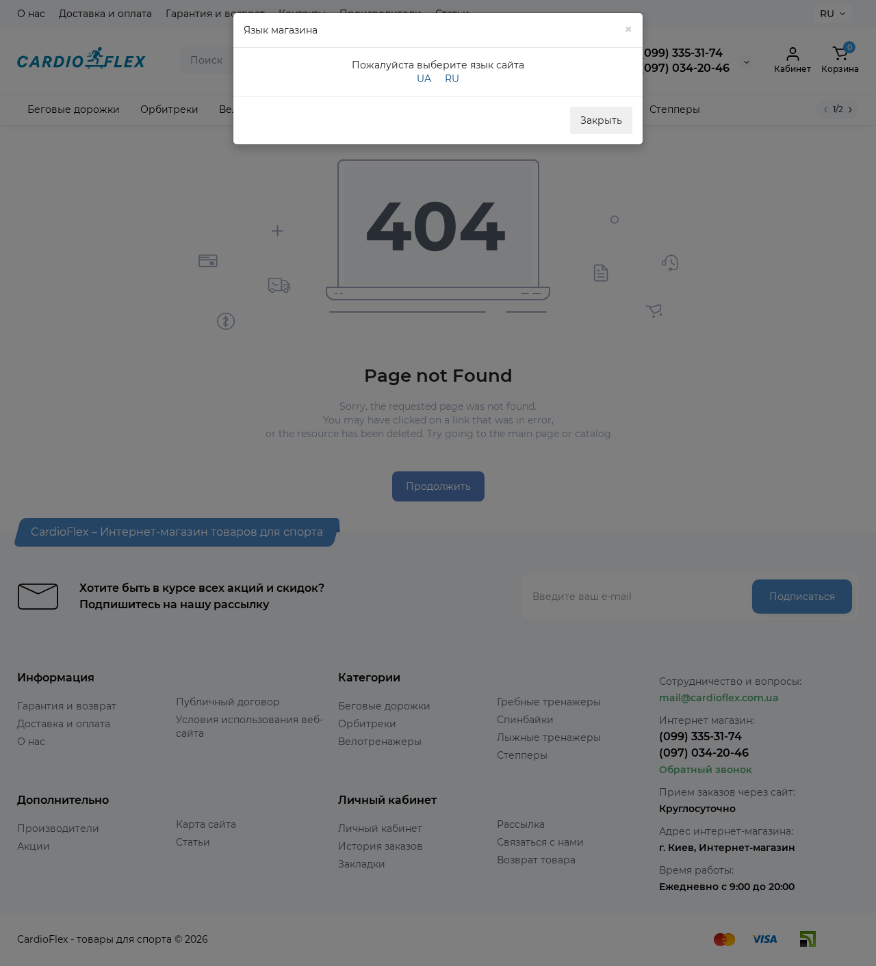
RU (452, 79)
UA (424, 79)
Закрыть (601, 120)
